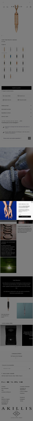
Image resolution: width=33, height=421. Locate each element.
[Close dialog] (32, 202)
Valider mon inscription (25, 216)
